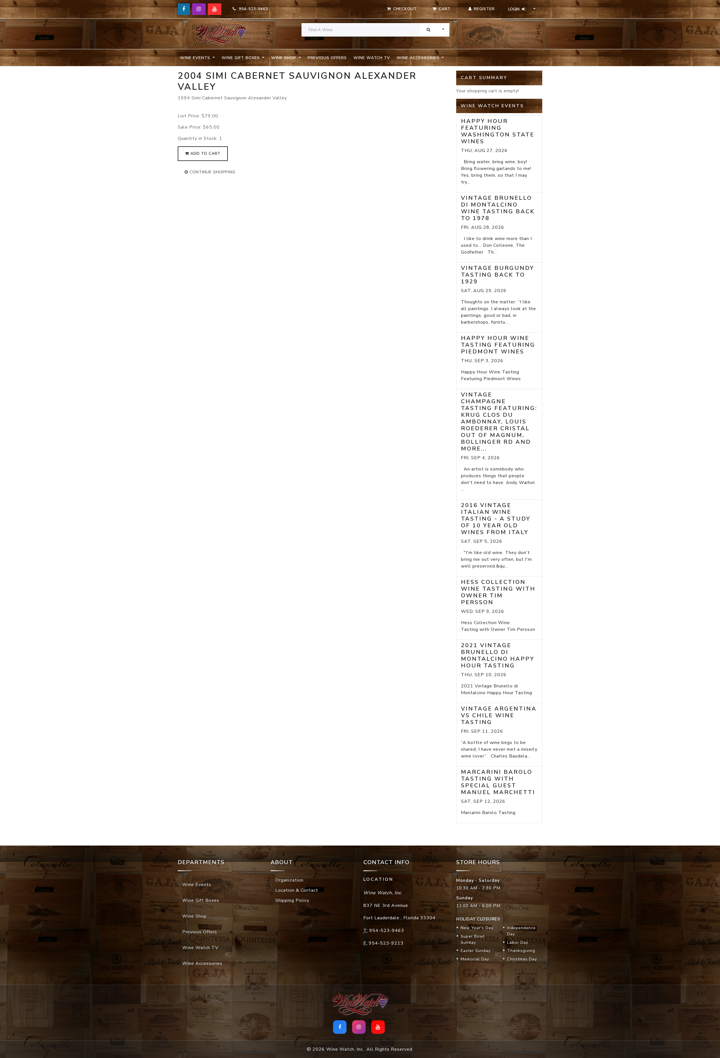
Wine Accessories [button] (419, 57)
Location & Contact (296, 890)
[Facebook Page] (184, 9)
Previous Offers (327, 57)
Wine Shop (194, 916)
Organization (289, 880)
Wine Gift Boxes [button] (241, 57)
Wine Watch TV (372, 57)
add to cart (204, 153)
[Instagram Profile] (199, 9)
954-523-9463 (252, 9)
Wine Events (196, 885)
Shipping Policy (292, 900)
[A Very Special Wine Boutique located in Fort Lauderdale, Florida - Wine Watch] (221, 34)
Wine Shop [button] (284, 57)
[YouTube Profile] (214, 9)
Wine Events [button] (196, 57)
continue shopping (211, 172)
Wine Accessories (202, 963)
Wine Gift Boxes (200, 900)
